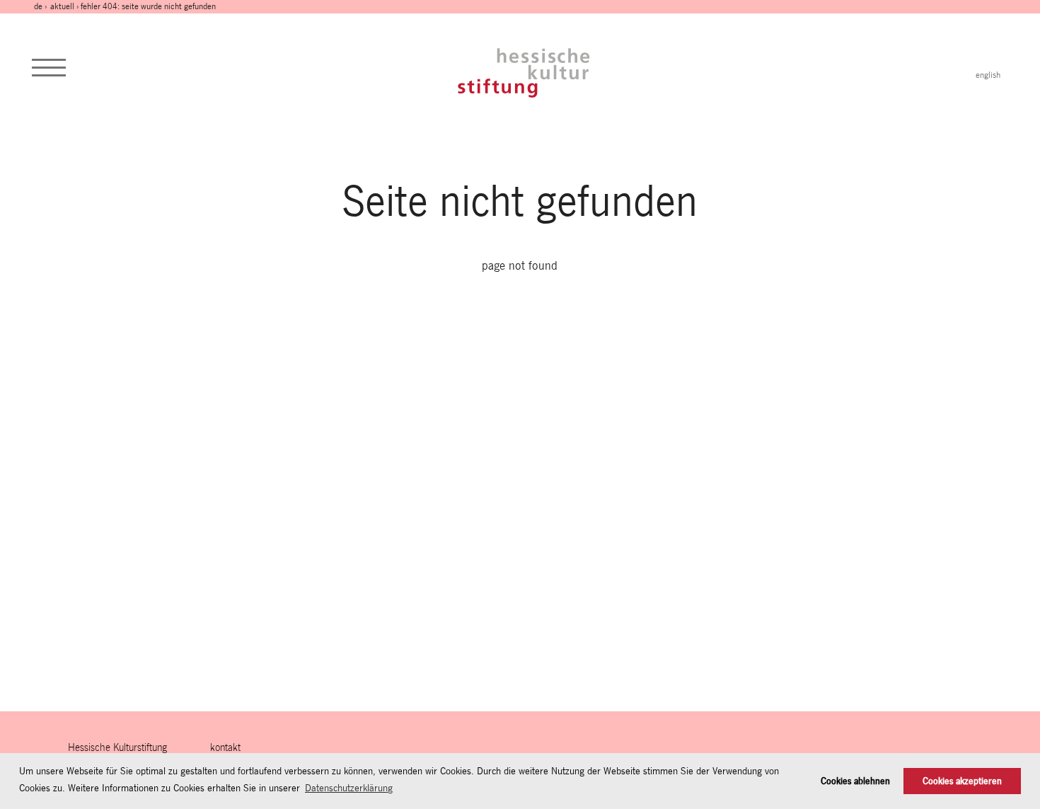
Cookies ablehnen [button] (855, 781)
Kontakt (225, 747)
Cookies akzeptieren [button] (962, 781)
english (988, 75)
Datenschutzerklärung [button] (349, 787)
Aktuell (62, 6)
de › (41, 6)
